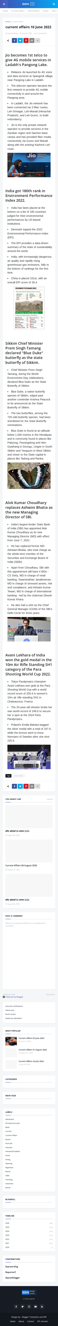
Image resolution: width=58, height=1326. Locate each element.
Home (5, 11)
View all (50, 799)
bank (7, 1127)
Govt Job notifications (14, 1006)
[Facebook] (14, 40)
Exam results (10, 1014)
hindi (7, 1155)
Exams (46, 11)
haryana (8, 1147)
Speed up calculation (13, 1018)
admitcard (9, 1119)
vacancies (9, 1183)
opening (8, 1163)
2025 (29, 1227)
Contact (30, 1321)
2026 (29, 1223)
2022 (29, 1239)
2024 (29, 1231)
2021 (29, 1243)
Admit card (9, 1010)
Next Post (50, 994)
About (21, 1321)
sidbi (7, 1175)
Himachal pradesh (12, 1151)
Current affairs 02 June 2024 (31, 1038)
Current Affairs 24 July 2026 (31, 1061)
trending (9, 1179)
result (7, 1171)
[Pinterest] (26, 40)
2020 (29, 1247)
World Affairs (34, 11)
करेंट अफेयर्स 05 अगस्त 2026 (17, 899)
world (7, 1187)
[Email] (31, 40)
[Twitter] (20, 40)
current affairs (17, 21)
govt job (8, 1143)
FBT (45, 1317)
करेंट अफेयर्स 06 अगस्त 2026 (17, 831)
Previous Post (9, 994)
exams (8, 1139)
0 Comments (42, 33)
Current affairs (18, 11)
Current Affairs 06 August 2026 (21, 865)
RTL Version (42, 1321)
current (8, 1131)
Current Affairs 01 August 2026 (33, 1049)
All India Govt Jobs (12, 1123)
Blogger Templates (30, 1317)
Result (55, 11)
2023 (29, 1235)
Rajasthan (9, 1167)
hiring (7, 1159)
